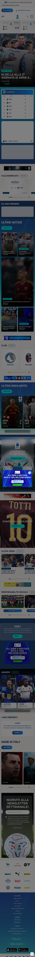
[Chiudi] (29, 472)
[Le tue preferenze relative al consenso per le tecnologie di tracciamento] (32, 954)
